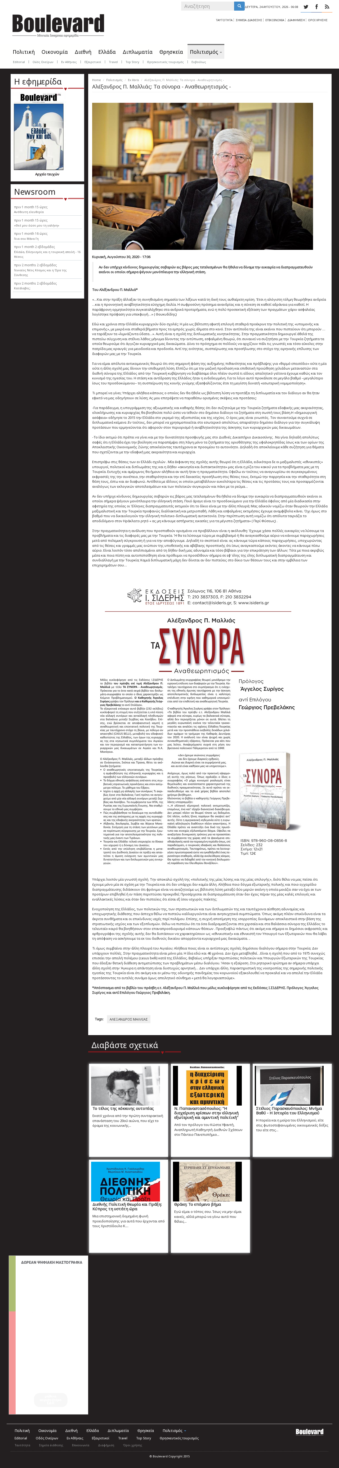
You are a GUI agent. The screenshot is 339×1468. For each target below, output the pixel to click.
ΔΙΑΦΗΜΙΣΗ (296, 20)
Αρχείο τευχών (47, 174)
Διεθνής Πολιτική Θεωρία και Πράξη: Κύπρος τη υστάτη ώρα (127, 1206)
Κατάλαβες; (22, 288)
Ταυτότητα (22, 1445)
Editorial (19, 61)
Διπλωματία (138, 51)
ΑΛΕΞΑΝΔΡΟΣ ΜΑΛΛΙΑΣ (129, 1019)
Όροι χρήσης (132, 1445)
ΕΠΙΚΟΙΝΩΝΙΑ (274, 20)
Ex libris (133, 80)
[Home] (58, 24)
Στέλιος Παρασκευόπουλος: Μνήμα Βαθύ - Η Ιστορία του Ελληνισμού (289, 1110)
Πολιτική (24, 51)
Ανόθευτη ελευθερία (29, 212)
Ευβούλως (198, 61)
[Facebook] (316, 7)
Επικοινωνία (80, 1445)
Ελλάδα (107, 51)
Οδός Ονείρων (43, 61)
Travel (113, 61)
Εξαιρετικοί (92, 61)
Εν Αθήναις (69, 61)
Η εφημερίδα (38, 81)
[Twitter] (306, 7)
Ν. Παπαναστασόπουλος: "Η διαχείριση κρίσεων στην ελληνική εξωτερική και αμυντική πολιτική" (206, 1113)
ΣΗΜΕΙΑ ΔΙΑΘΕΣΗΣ (249, 20)
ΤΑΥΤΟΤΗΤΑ (224, 20)
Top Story (132, 61)
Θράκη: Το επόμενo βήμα (197, 1204)
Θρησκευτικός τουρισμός (165, 61)
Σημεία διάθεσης (51, 1445)
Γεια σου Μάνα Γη (26, 239)
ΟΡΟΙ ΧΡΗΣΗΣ (318, 20)
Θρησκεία (171, 51)
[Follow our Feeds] (327, 7)
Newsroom (35, 191)
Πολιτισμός (204, 51)
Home (96, 80)
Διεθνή (83, 51)
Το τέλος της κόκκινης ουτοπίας (123, 1108)
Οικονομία (55, 51)
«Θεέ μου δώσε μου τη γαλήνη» (36, 225)
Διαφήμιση (106, 1445)
